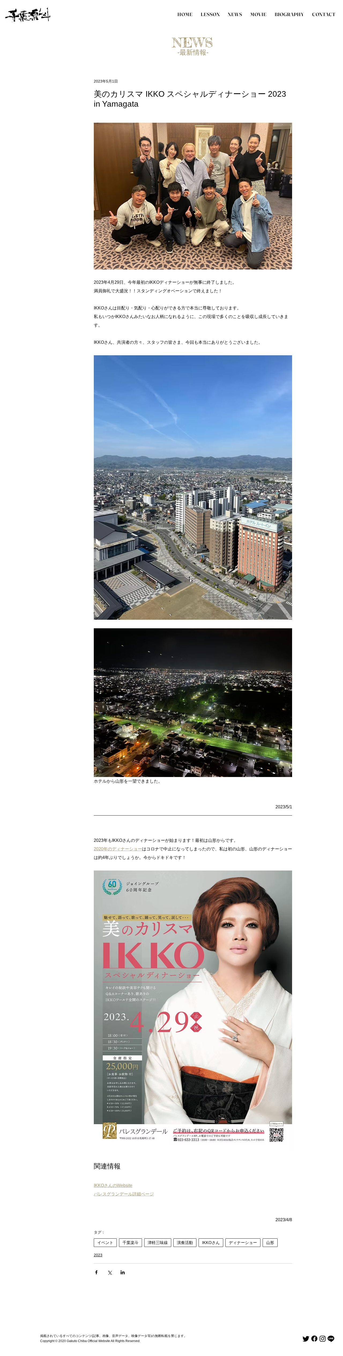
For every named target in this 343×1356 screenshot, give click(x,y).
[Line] (331, 1339)
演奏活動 (185, 1242)
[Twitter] (306, 1339)
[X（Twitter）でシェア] (109, 1272)
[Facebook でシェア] (96, 1272)
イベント (105, 1242)
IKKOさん (211, 1242)
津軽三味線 (158, 1242)
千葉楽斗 (130, 1242)
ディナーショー (243, 1242)
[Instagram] (323, 1339)
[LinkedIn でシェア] (122, 1272)
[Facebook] (314, 1339)
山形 (270, 1242)
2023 (98, 1255)
